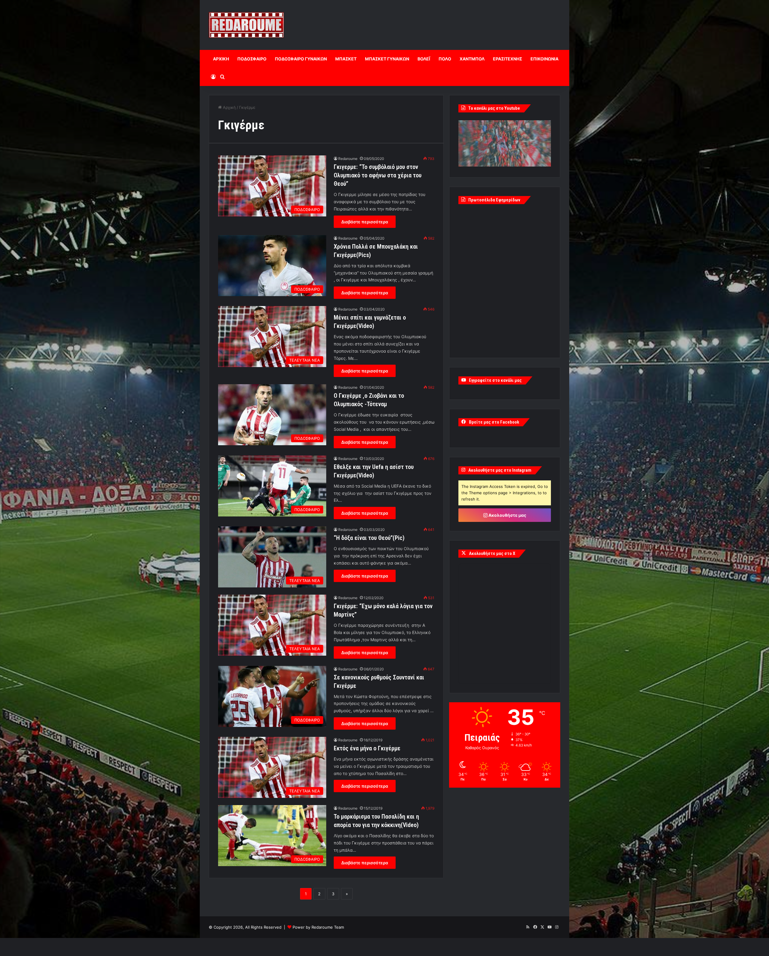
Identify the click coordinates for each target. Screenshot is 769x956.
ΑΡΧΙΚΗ (221, 58)
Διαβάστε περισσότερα (364, 221)
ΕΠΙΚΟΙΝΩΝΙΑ (544, 58)
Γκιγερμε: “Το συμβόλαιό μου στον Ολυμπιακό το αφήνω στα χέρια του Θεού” (377, 175)
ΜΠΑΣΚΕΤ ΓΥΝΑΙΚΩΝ (387, 58)
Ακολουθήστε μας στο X (492, 553)
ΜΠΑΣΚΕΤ (346, 58)
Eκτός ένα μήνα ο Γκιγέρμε (367, 748)
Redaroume (347, 158)
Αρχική (229, 107)
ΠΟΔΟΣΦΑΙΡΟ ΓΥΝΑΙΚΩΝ (301, 58)
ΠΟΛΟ (445, 58)
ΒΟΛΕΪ (424, 58)
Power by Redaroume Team (318, 927)
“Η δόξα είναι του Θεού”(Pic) (369, 537)
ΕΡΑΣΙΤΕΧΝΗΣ (507, 58)
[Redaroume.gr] (246, 25)
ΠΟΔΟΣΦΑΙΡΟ (251, 58)
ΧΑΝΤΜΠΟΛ (472, 58)
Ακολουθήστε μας (507, 515)
